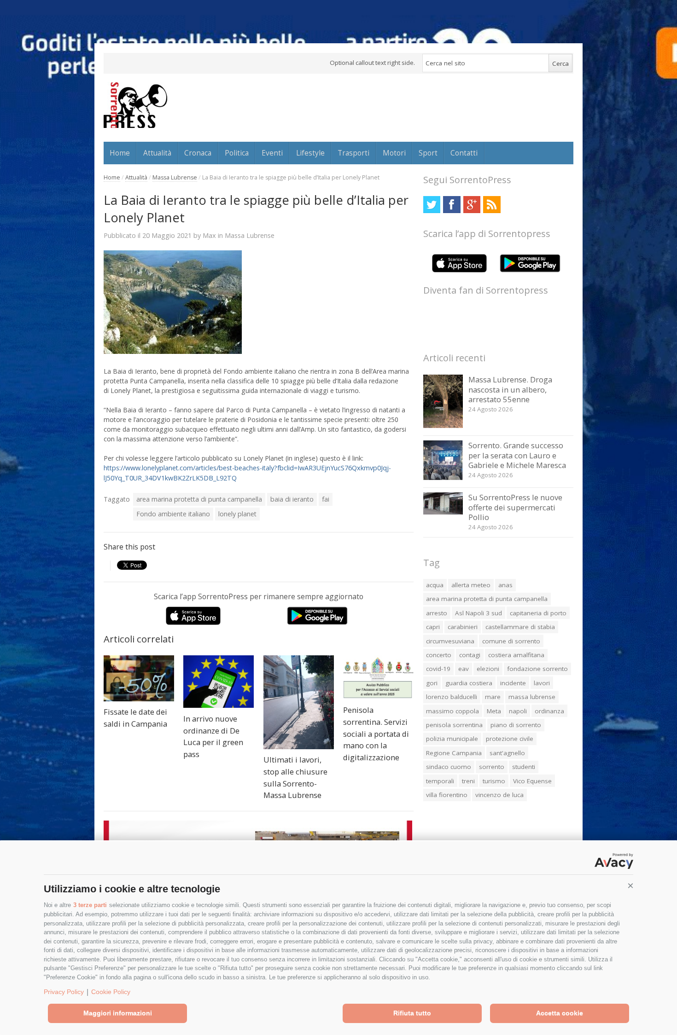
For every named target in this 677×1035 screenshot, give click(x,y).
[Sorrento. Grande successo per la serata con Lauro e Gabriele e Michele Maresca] (443, 477)
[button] (630, 886)
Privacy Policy (64, 991)
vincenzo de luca (499, 795)
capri (433, 627)
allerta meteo (470, 585)
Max (209, 235)
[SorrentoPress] (135, 105)
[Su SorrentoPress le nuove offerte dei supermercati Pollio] (443, 512)
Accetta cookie (559, 1013)
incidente (513, 683)
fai (325, 499)
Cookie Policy (110, 991)
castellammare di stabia (520, 627)
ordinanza (549, 711)
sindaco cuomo (448, 767)
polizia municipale (452, 738)
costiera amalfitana (516, 655)
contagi (469, 655)
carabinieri (463, 627)
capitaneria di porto (538, 613)
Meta (494, 711)
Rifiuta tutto (412, 1013)
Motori (394, 153)
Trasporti (353, 153)
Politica (237, 153)
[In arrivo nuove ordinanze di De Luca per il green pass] (218, 681)
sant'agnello (507, 753)
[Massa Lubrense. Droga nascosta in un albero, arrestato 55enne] (443, 425)
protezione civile (509, 738)
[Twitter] (431, 204)
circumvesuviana (450, 641)
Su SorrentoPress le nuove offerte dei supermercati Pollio (515, 507)
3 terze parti (90, 905)
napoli (518, 711)
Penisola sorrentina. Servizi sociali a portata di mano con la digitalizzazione (376, 733)
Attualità (157, 153)
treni (468, 781)
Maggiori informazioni (117, 1013)
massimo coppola (452, 711)
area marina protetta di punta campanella (199, 499)
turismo (494, 781)
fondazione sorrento (537, 669)
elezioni (488, 669)
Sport (428, 153)
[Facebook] (451, 204)
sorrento (491, 767)
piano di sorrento (515, 725)
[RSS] (491, 204)
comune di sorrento (511, 641)
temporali (440, 781)
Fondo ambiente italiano (173, 513)
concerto (438, 655)
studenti (523, 767)
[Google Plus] (471, 204)
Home (120, 153)
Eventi (272, 153)
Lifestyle (310, 153)
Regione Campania (454, 753)
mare (493, 697)
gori (432, 683)
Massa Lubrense (174, 177)
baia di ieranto (292, 499)
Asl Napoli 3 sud (478, 613)
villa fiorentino (446, 795)
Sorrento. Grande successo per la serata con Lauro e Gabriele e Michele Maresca (517, 455)
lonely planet (237, 513)
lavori (542, 683)
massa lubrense (531, 697)
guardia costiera (468, 683)
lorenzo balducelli (451, 697)
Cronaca (197, 153)
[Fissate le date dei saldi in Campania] (139, 678)
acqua (435, 585)
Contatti (464, 153)
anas (505, 585)
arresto (436, 613)
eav (463, 669)
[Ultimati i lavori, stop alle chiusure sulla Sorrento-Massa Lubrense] (298, 702)
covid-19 (438, 669)
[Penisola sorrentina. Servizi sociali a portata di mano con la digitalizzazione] (378, 677)
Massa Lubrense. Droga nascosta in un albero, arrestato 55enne (510, 389)
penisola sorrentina (454, 725)
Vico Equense (532, 781)
